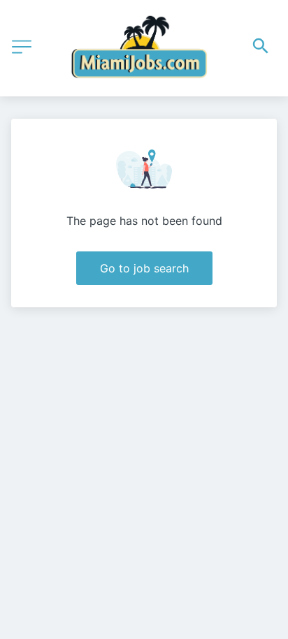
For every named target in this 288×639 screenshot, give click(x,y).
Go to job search (144, 268)
